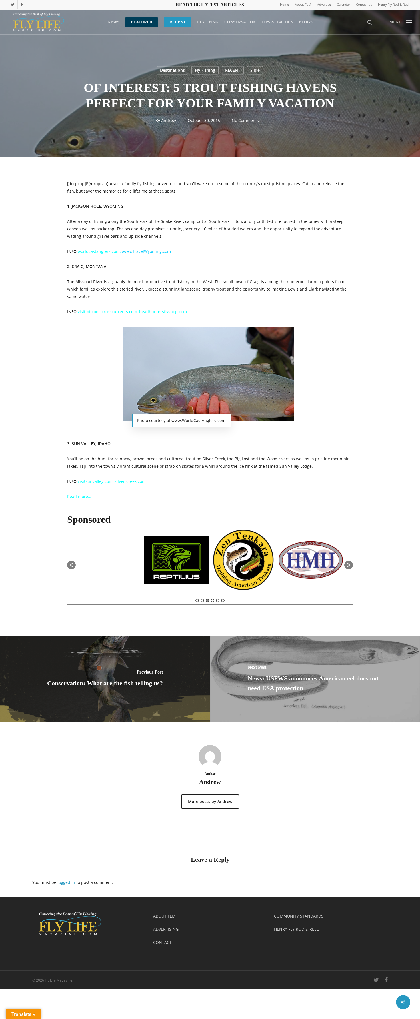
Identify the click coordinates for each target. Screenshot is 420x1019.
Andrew (168, 120)
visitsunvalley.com (95, 481)
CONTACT (162, 942)
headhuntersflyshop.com (163, 311)
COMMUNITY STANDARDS (298, 916)
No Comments (245, 120)
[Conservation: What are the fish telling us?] (105, 679)
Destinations (172, 70)
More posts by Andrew (210, 801)
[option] (140, 562)
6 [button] (223, 600)
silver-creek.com (130, 481)
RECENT (232, 70)
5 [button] (217, 600)
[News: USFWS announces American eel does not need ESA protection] (315, 679)
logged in (66, 882)
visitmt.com (89, 311)
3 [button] (207, 600)
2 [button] (202, 600)
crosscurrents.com (119, 311)
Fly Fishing (205, 70)
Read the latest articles (210, 4)
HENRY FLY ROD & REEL (296, 929)
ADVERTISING (166, 929)
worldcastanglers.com (99, 251)
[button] (400, 22)
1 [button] (197, 600)
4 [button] (212, 600)
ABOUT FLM (164, 916)
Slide (255, 70)
